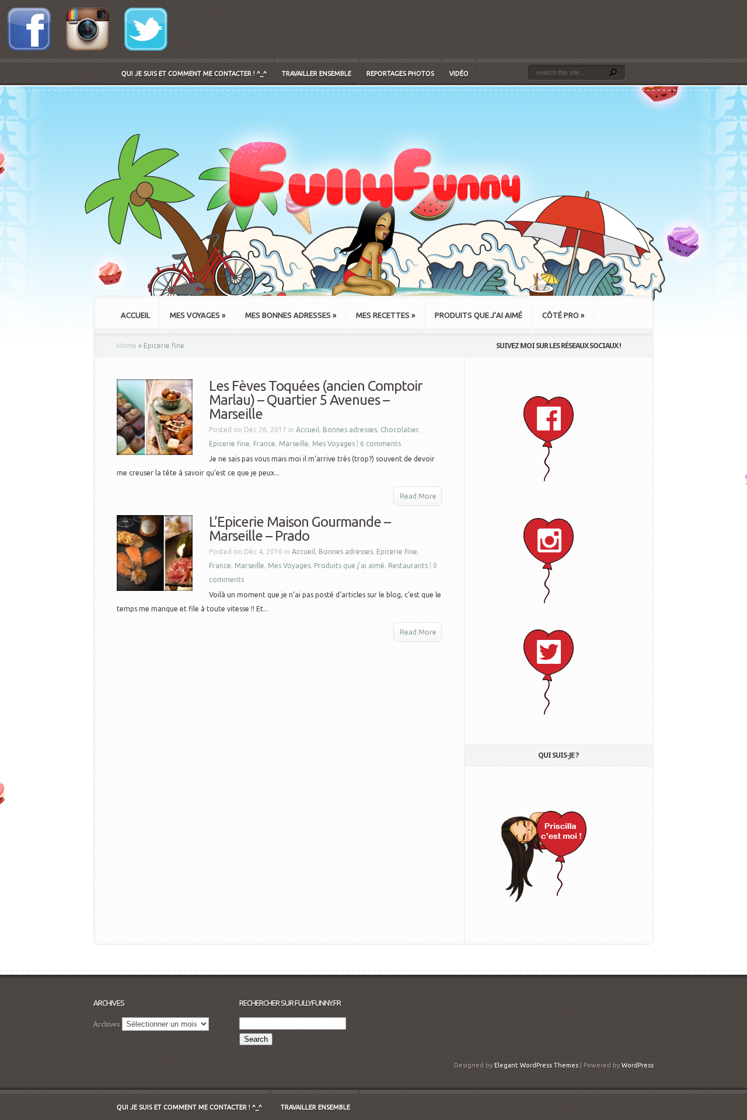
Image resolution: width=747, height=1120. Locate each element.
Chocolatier (399, 429)
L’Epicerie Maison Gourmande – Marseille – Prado (299, 529)
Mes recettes (385, 315)
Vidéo (459, 73)
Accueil (135, 315)
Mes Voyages (197, 315)
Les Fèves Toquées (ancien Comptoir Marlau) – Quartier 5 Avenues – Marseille (315, 400)
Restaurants (408, 565)
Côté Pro (563, 315)
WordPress (638, 1065)
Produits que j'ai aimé (349, 565)
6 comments (380, 443)
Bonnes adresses (350, 429)
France (264, 443)
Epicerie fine (229, 443)
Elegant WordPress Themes (536, 1065)
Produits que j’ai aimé (478, 315)
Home (127, 345)
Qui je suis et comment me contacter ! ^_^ (194, 73)
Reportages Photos (400, 73)
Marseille (294, 443)
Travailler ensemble (316, 73)
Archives (106, 1024)
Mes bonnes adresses (290, 315)
